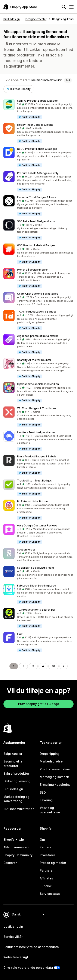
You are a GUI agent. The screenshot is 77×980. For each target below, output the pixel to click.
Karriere (45, 847)
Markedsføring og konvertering (16, 799)
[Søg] (64, 7)
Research (10, 863)
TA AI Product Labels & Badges (36, 311)
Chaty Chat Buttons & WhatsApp (37, 293)
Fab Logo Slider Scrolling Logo (36, 585)
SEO (43, 792)
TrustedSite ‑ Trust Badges (34, 480)
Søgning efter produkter (13, 763)
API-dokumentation (17, 847)
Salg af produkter (16, 773)
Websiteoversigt (15, 957)
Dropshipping (49, 753)
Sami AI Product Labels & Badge (37, 100)
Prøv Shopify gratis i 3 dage (38, 704)
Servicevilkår (12, 936)
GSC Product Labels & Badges (36, 245)
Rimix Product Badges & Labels (36, 456)
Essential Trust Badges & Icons (36, 197)
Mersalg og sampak (54, 777)
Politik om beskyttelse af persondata (31, 947)
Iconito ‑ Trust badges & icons (36, 432)
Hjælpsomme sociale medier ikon (38, 384)
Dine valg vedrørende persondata (28, 967)
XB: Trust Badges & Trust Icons (36, 408)
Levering (46, 800)
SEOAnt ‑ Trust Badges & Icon (36, 221)
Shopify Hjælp (13, 839)
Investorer (47, 855)
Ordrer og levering (16, 781)
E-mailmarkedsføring (55, 784)
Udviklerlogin (13, 926)
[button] (38, 109)
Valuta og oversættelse (50, 810)
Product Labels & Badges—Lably (37, 173)
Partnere (46, 870)
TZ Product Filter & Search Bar (36, 609)
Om (42, 839)
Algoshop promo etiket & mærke (37, 335)
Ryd (68, 80)
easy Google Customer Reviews (37, 525)
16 (53, 666)
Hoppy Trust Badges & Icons (35, 124)
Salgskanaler (12, 753)
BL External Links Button (32, 501)
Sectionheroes (26, 549)
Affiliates (46, 878)
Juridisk (46, 886)
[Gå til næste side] (63, 666)
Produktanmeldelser (55, 769)
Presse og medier (53, 863)
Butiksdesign (13, 789)
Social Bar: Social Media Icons (36, 567)
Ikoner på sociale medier (32, 269)
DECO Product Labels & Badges (37, 148)
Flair (19, 634)
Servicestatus (50, 893)
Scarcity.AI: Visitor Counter (34, 360)
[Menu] (71, 7)
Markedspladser (52, 761)
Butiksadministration (18, 809)
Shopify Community (18, 855)
